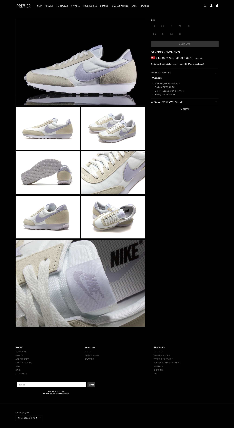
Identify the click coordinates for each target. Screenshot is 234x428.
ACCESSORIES (22, 359)
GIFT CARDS (21, 373)
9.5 (171, 34)
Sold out (184, 44)
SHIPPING (158, 370)
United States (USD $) (27, 418)
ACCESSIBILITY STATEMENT (167, 362)
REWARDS (89, 359)
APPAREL (19, 355)
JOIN (91, 385)
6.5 (163, 26)
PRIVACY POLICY (162, 355)
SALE (17, 370)
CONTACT (158, 352)
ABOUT (87, 352)
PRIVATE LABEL (91, 355)
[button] (205, 6)
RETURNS (158, 366)
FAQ (155, 373)
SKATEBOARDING (23, 362)
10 (180, 34)
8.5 (154, 34)
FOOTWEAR (21, 352)
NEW (17, 366)
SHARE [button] (186, 109)
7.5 (180, 26)
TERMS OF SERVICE (163, 359)
